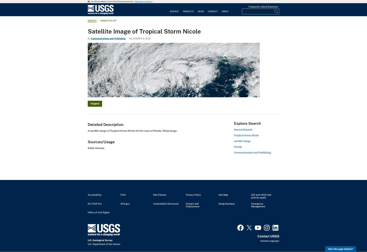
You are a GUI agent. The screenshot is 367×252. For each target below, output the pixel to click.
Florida (238, 146)
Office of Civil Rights (99, 212)
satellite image (242, 141)
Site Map (223, 195)
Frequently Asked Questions (263, 6)
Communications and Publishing (108, 38)
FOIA (123, 195)
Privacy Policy (193, 195)
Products (188, 11)
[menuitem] (174, 10)
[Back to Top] (356, 241)
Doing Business (226, 204)
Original (95, 103)
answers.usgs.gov (269, 241)
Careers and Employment (192, 205)
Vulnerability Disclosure (166, 204)
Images (92, 20)
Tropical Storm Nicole (246, 135)
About (225, 11)
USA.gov (125, 204)
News (201, 11)
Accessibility (94, 195)
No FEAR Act (95, 204)
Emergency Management (258, 205)
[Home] (101, 13)
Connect (213, 11)
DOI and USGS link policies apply (261, 196)
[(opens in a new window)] (240, 227)
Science (174, 11)
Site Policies (159, 195)
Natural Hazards (243, 129)
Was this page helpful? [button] (340, 249)
